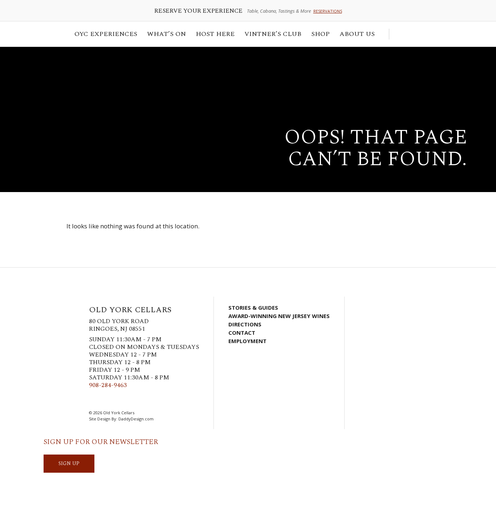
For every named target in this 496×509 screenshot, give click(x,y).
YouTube (148, 399)
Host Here (213, 35)
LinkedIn (137, 399)
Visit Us (420, 34)
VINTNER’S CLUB (270, 35)
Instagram (115, 399)
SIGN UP (69, 463)
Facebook (93, 399)
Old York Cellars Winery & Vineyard (81, 74)
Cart (398, 34)
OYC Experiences (103, 35)
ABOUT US (355, 35)
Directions (244, 324)
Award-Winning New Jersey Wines (279, 315)
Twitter (104, 399)
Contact (241, 332)
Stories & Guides (253, 307)
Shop (318, 35)
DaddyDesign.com (136, 419)
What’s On (164, 35)
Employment (247, 341)
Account (409, 34)
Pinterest (126, 399)
